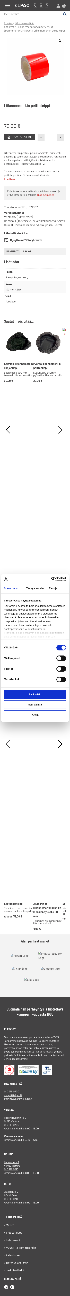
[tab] (27, 251)
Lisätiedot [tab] (12, 251)
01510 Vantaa (11, 1121)
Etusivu (8, 23)
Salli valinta (35, 704)
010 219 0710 (11, 1169)
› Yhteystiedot (13, 1232)
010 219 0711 (11, 1199)
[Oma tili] (58, 5)
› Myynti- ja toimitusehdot (20, 1248)
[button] (60, 41)
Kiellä (35, 714)
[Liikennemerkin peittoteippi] (35, 66)
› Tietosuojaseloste (16, 1263)
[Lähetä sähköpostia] (41, 5)
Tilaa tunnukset (45, 195)
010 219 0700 (11, 1091)
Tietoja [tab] (53, 588)
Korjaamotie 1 (11, 1162)
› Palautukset (12, 1255)
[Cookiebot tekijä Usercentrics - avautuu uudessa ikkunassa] (51, 579)
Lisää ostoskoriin (22, 137)
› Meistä (9, 1225)
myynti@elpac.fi (13, 1095)
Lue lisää (9, 179)
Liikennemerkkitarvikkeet (30, 27)
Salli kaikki (35, 694)
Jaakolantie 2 (11, 1192)
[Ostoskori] (64, 5)
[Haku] (47, 5)
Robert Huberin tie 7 (15, 1117)
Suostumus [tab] (11, 588)
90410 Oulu (10, 1195)
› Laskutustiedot (14, 1270)
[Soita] (35, 5)
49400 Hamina (12, 1165)
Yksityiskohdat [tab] (35, 588)
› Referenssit (12, 1240)
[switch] (61, 658)
